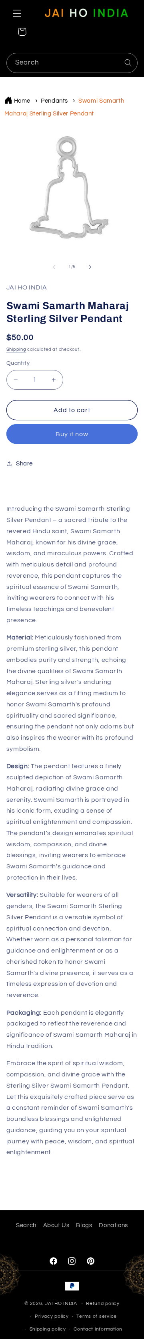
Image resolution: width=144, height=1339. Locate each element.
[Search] (128, 62)
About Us (56, 1225)
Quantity (18, 363)
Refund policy (103, 1303)
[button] (17, 13)
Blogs (84, 1225)
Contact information (98, 1329)
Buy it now (72, 434)
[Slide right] (90, 267)
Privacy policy (51, 1316)
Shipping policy (48, 1329)
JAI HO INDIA (61, 1303)
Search (26, 1225)
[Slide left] (54, 267)
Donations (113, 1225)
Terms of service (96, 1316)
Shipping (16, 349)
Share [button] (24, 464)
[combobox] (72, 62)
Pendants (54, 101)
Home (22, 101)
